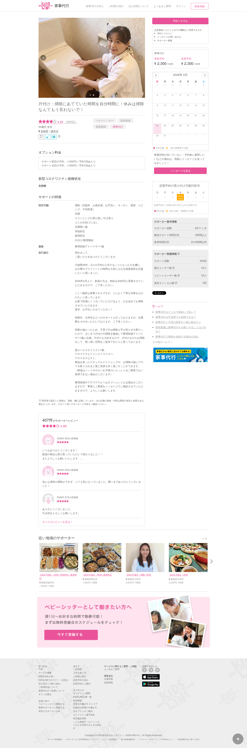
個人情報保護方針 (128, 739)
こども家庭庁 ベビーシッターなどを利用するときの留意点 (87, 724)
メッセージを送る (180, 170)
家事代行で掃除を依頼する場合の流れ (177, 336)
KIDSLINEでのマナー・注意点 (53, 679)
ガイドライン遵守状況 (84, 714)
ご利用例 (77, 669)
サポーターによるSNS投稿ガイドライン (82, 739)
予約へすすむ (180, 21)
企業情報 (108, 678)
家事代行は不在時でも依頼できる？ (176, 317)
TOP (41, 669)
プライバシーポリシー (148, 739)
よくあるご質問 (111, 669)
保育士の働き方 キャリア (85, 703)
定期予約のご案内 (81, 683)
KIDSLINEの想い (47, 676)
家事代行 (118, 126)
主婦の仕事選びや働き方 (85, 707)
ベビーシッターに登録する (52, 703)
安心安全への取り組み (49, 683)
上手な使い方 (79, 672)
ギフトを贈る (45, 694)
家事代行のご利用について (52, 690)
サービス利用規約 (55, 739)
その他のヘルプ (161, 342)
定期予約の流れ (80, 679)
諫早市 (54, 131)
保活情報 (77, 700)
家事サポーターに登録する (52, 707)
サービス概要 (45, 672)
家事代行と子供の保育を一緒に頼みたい (178, 322)
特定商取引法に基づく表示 (188, 739)
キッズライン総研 (81, 693)
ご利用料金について (48, 686)
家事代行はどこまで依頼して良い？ (176, 312)
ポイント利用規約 (110, 739)
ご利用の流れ (79, 676)
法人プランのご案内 (83, 711)
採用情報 (108, 682)
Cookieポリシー (167, 739)
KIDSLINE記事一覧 (82, 696)
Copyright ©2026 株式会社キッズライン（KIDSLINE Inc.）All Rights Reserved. (123, 735)
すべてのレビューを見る (56, 522)
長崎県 (44, 131)
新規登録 (200, 6)
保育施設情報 (79, 718)
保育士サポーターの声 (49, 711)
